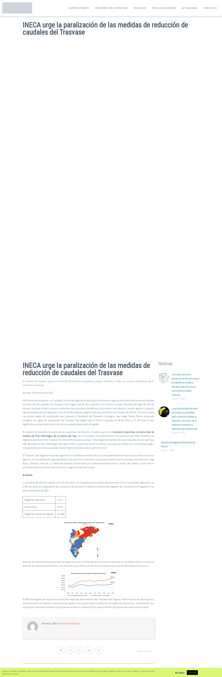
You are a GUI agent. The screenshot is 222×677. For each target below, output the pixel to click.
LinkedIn (89, 650)
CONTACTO (210, 8)
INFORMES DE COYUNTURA (111, 8)
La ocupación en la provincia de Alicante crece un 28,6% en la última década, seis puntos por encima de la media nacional (185, 384)
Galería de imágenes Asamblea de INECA (178, 444)
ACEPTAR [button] (192, 672)
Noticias (75, 623)
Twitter (61, 650)
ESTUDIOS (140, 8)
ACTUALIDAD (189, 8)
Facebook (70, 650)
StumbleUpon (99, 650)
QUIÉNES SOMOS (79, 8)
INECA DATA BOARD (164, 8)
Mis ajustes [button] (180, 672)
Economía (65, 623)
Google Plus (80, 650)
